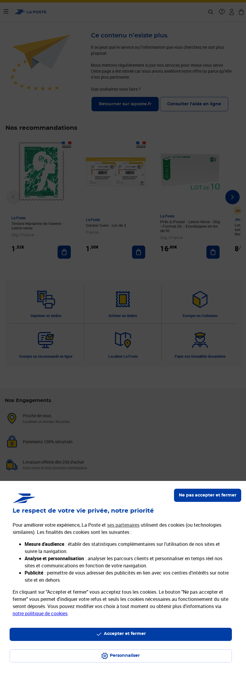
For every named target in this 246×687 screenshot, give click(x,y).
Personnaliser (125, 656)
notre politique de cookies (40, 613)
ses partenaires (123, 525)
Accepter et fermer (125, 634)
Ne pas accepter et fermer (207, 495)
